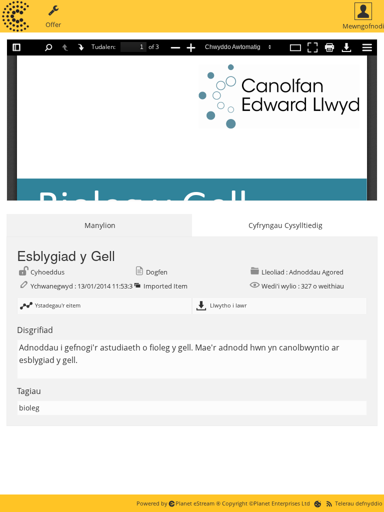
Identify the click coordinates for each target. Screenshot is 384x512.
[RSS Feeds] (329, 503)
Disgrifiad (35, 330)
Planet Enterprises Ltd (282, 503)
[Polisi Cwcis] (318, 503)
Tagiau (29, 391)
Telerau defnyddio (358, 503)
